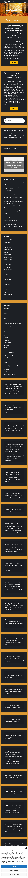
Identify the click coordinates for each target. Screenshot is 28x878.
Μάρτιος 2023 (7, 279)
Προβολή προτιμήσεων (14, 874)
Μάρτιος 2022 (7, 292)
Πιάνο (5, 360)
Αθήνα (5, 318)
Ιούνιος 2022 (7, 284)
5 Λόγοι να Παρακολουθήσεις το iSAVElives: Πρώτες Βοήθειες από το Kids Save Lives (14, 226)
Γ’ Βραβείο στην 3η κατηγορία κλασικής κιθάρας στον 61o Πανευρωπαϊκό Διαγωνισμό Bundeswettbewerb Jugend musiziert (14, 30)
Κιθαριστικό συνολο (9, 350)
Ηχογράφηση (7, 340)
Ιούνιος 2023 (7, 272)
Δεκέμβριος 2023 (8, 269)
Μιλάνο (6, 357)
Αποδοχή (14, 866)
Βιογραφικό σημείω (9, 148)
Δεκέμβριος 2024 (8, 254)
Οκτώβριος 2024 (8, 259)
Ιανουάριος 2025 (8, 252)
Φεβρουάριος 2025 (8, 249)
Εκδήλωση (6, 335)
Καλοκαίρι (6, 345)
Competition (6, 308)
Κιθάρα (6, 347)
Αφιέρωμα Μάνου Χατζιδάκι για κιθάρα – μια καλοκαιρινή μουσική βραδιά (13, 211)
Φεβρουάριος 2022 (8, 294)
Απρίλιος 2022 (7, 289)
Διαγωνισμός (7, 326)
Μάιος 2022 (6, 287)
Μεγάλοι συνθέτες (9, 352)
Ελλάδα (6, 337)
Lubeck (5, 313)
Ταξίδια (6, 371)
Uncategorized (7, 316)
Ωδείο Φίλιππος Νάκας (10, 374)
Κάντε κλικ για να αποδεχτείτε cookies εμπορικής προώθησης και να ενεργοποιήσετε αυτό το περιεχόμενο (14, 165)
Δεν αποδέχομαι (14, 870)
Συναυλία (6, 369)
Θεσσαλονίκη (7, 342)
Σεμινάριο (6, 362)
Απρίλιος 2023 (7, 277)
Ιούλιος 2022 (7, 282)
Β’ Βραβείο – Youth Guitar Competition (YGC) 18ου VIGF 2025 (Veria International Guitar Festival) (13, 188)
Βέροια (5, 321)
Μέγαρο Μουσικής (8, 355)
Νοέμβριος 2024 (8, 257)
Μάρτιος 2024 (7, 264)
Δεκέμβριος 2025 (8, 239)
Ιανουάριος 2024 (8, 267)
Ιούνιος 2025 (7, 242)
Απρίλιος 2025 (7, 247)
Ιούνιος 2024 (7, 262)
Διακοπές (6, 328)
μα (16, 148)
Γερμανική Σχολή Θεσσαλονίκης (12, 323)
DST (5, 311)
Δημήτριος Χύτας (8, 2)
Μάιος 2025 (6, 244)
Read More (14, 62)
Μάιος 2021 (6, 297)
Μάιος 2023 (6, 274)
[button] (26, 848)
